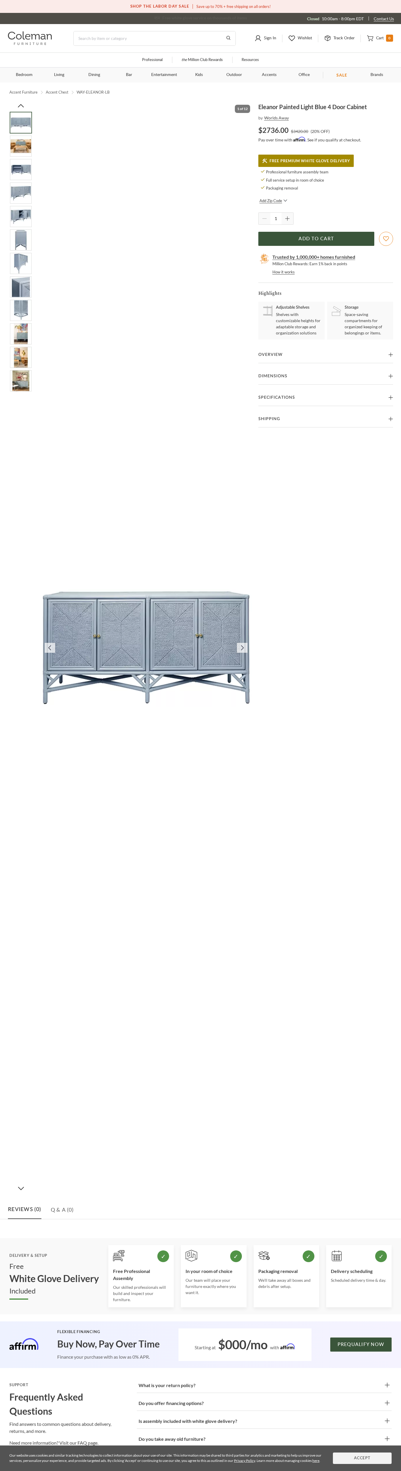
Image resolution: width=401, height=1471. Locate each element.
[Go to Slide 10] (21, 333)
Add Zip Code (271, 200)
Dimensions (272, 376)
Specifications (276, 397)
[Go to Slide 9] (21, 310)
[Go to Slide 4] (21, 193)
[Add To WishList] (386, 239)
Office (304, 75)
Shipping (269, 419)
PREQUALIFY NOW (361, 1344)
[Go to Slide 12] (21, 380)
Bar (129, 75)
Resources (250, 60)
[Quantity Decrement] (264, 218)
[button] (265, 38)
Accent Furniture (23, 92)
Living (59, 75)
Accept (362, 1458)
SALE (341, 74)
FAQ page (87, 1442)
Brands (376, 75)
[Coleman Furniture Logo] (30, 43)
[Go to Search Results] (228, 38)
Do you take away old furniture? (172, 1439)
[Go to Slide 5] (21, 216)
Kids (199, 75)
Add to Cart (316, 238)
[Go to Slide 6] (21, 240)
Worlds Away (276, 117)
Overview (270, 355)
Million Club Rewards (202, 60)
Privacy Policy (244, 1460)
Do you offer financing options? (171, 1403)
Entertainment (164, 75)
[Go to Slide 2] (21, 146)
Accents (269, 75)
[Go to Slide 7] (21, 263)
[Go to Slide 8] (21, 286)
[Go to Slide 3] (21, 169)
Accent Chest (57, 92)
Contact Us (384, 18)
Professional (152, 60)
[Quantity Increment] (287, 218)
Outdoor (234, 75)
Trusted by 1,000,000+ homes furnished (313, 257)
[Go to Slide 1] (21, 122)
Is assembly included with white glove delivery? (188, 1421)
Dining (94, 75)
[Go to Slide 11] (21, 357)
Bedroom (24, 75)
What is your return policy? (167, 1385)
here (315, 1460)
